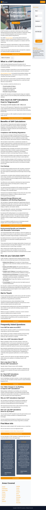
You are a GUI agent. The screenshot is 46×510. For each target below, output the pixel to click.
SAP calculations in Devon (6, 73)
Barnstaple (18, 497)
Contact (42, 1)
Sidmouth (4, 501)
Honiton (17, 488)
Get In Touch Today (16, 54)
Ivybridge (18, 486)
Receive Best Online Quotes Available (16, 118)
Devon (17, 493)
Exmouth (22, 430)
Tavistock (18, 491)
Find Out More (16, 321)
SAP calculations (9, 37)
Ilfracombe (18, 502)
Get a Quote (15, 22)
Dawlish (2, 430)
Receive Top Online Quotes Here (16, 225)
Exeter (3, 499)
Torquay (18, 430)
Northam (18, 500)
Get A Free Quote (16, 478)
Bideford (18, 498)
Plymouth (18, 495)
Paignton (4, 495)
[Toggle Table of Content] (11, 58)
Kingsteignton (7, 430)
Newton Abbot (13, 430)
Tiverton (17, 489)
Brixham (3, 497)
